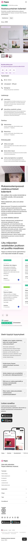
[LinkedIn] (18, 517)
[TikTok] (10, 517)
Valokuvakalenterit (5, 475)
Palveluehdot (13, 533)
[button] (3, 56)
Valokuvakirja (4, 473)
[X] (12, 517)
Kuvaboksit (4, 480)
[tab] (5, 18)
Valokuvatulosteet (5, 485)
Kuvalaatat (4, 478)
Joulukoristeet (4, 482)
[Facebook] (5, 517)
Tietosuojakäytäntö (6, 533)
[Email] (2, 517)
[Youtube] (15, 517)
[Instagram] (7, 517)
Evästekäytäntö (23, 532)
